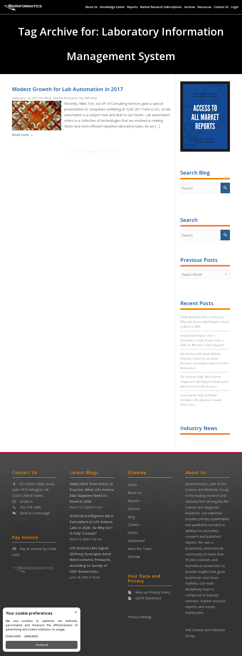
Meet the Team (139, 548)
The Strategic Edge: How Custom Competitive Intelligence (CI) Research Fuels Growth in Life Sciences (204, 381)
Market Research (65, 98)
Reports (134, 500)
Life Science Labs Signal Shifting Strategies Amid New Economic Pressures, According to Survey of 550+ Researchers (90, 560)
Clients (133, 532)
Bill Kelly (91, 98)
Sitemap (134, 556)
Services (134, 508)
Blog (47, 98)
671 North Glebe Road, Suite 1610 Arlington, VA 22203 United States (33, 490)
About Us (135, 492)
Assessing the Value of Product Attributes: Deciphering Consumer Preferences (201, 399)
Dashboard (136, 540)
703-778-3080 (30, 507)
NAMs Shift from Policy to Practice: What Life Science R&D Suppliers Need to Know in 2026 (204, 321)
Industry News (198, 428)
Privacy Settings (140, 617)
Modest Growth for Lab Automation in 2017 (67, 88)
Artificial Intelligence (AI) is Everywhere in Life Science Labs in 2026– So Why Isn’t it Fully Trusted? (202, 340)
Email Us (26, 501)
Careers (133, 524)
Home (132, 485)
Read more (22, 134)
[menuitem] (91, 7)
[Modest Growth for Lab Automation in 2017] (36, 129)
